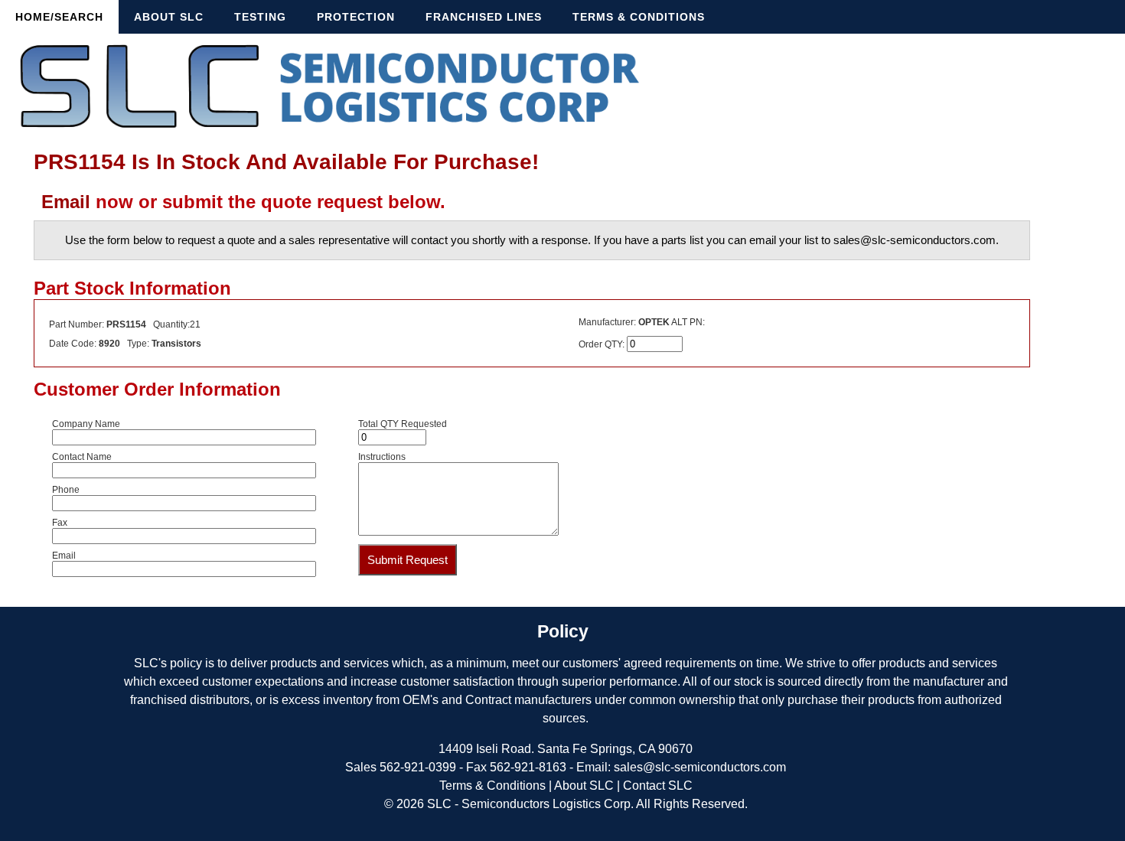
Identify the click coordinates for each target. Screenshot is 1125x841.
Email (65, 201)
